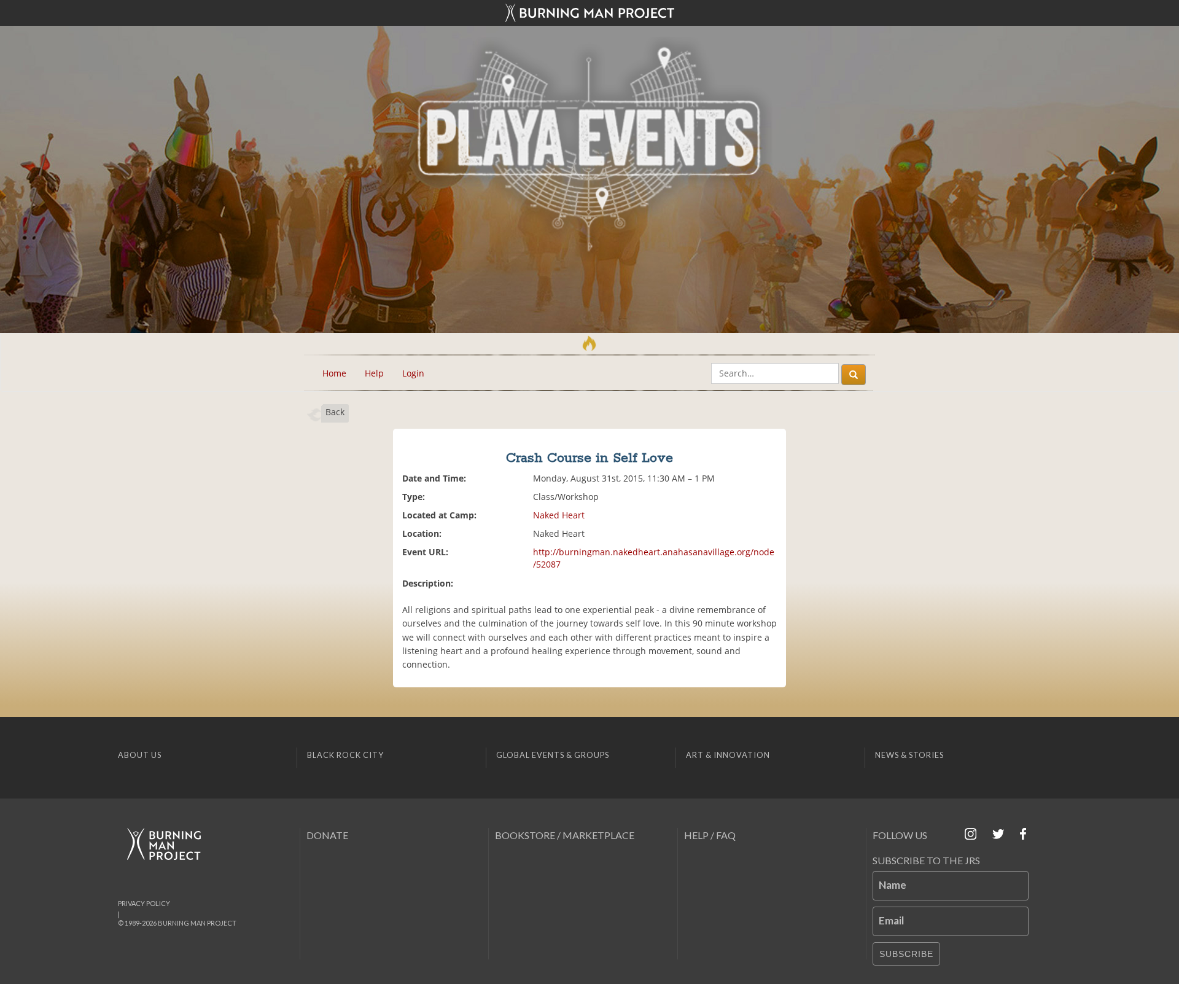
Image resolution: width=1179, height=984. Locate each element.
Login (413, 373)
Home (334, 373)
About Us (139, 755)
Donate (327, 835)
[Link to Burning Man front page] (589, 13)
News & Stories (909, 755)
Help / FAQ (710, 835)
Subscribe (906, 954)
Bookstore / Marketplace (564, 835)
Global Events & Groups (552, 755)
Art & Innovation (728, 755)
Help (374, 373)
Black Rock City (345, 755)
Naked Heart (559, 515)
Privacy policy (144, 903)
